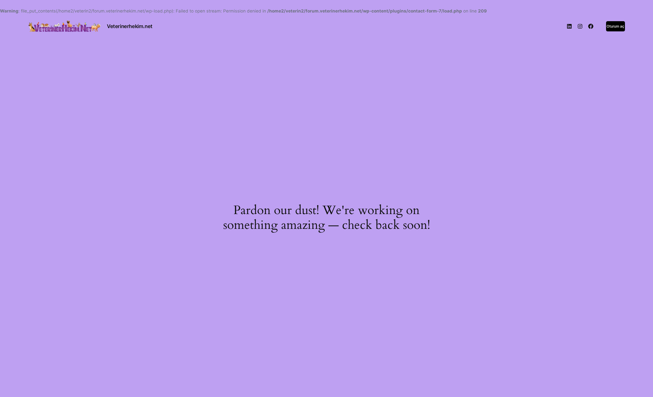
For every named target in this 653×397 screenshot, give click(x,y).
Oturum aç (615, 26)
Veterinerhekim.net (130, 26)
